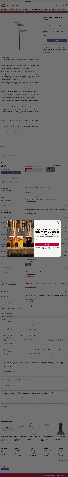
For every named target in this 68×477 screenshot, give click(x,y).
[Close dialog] (58, 222)
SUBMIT (47, 244)
